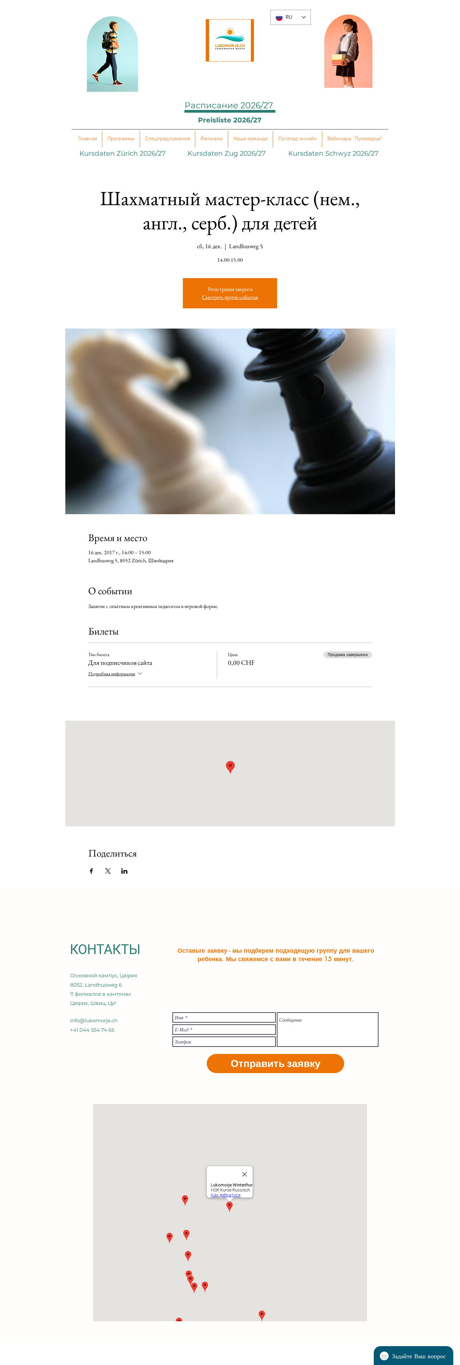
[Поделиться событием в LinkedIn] (124, 871)
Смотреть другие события (230, 297)
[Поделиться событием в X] (108, 871)
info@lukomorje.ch (94, 1020)
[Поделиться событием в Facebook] (91, 871)
